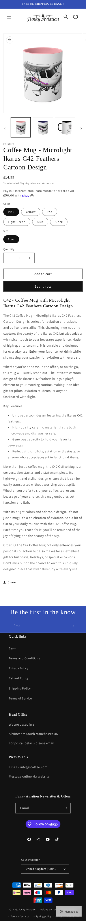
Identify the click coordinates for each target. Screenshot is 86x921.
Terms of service (20, 916)
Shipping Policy (20, 688)
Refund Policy (18, 678)
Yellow (31, 212)
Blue (40, 222)
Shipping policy (42, 916)
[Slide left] (5, 128)
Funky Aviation (27, 909)
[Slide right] (81, 128)
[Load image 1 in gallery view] (21, 127)
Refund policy (48, 909)
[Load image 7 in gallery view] (43, 127)
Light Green (17, 222)
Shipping (24, 183)
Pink (11, 212)
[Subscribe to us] (72, 626)
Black (59, 222)
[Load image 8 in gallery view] (65, 127)
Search (14, 648)
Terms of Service (20, 698)
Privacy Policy (18, 668)
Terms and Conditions (24, 658)
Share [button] (12, 582)
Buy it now (43, 286)
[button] (9, 17)
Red (49, 212)
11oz (11, 239)
